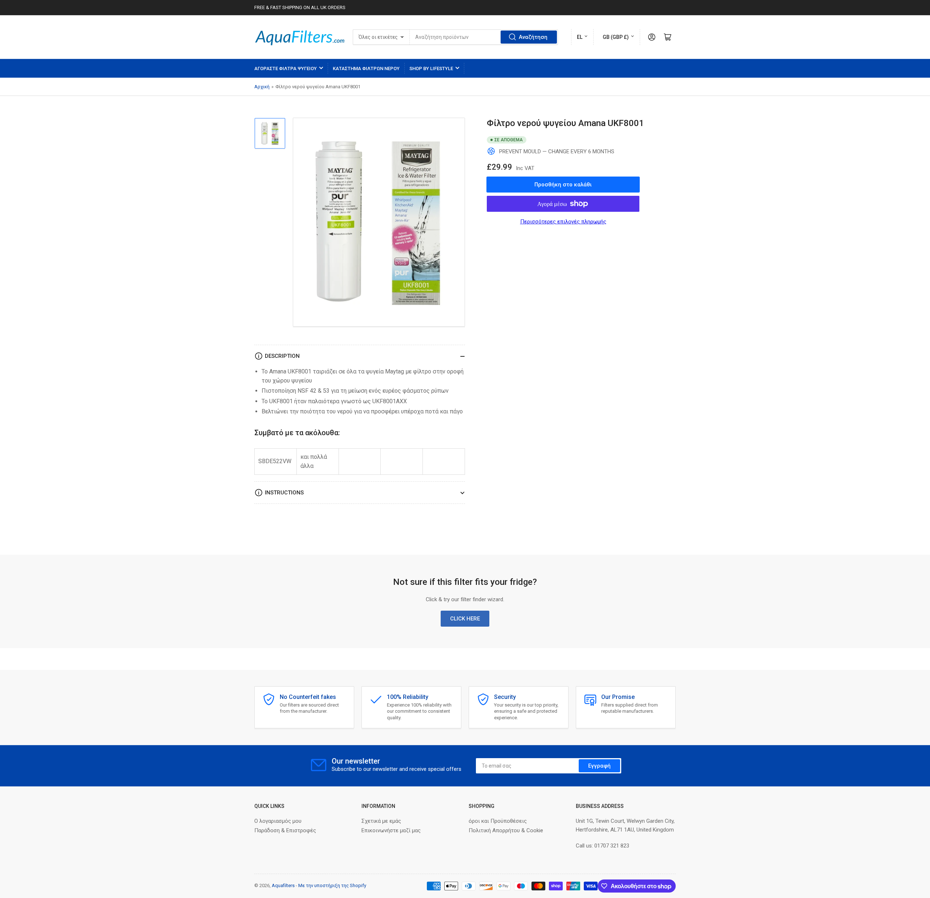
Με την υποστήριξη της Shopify (332, 885)
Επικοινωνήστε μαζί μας (391, 830)
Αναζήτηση (533, 37)
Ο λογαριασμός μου (278, 821)
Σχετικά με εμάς (381, 821)
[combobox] (484, 37)
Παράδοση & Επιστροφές (285, 830)
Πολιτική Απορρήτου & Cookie (506, 830)
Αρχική (262, 86)
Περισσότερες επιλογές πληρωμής (563, 221)
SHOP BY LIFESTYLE (431, 68)
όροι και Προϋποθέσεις (498, 821)
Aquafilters (283, 885)
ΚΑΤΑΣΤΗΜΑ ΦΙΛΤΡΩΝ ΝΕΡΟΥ (366, 68)
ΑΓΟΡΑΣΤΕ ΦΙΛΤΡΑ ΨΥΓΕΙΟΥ (285, 68)
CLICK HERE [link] (465, 618)
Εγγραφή (599, 766)
